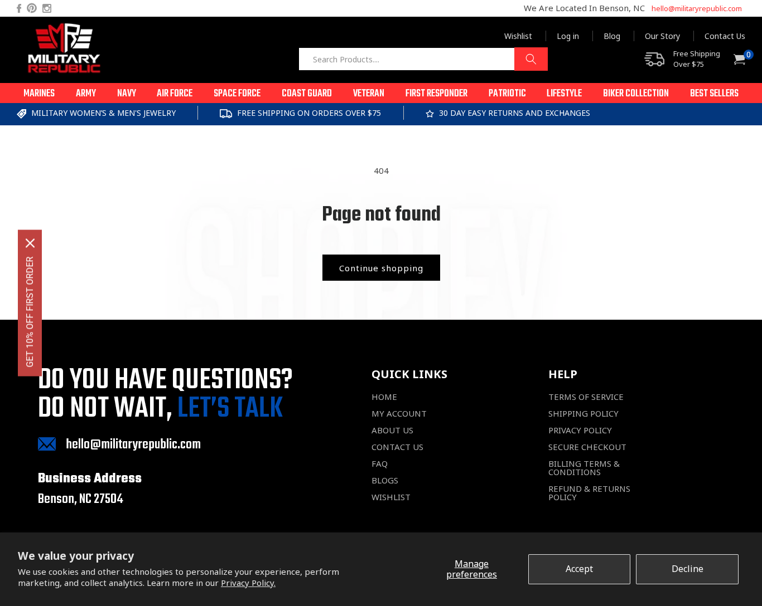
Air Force (174, 94)
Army (86, 94)
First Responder (436, 94)
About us (392, 430)
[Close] (30, 243)
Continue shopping (381, 267)
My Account (399, 413)
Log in (568, 36)
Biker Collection (636, 94)
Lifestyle (564, 94)
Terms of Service (586, 397)
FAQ (380, 464)
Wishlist (518, 36)
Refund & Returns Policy (589, 493)
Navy (126, 94)
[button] (39, 93)
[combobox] (423, 59)
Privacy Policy (580, 430)
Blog (612, 36)
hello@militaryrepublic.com (697, 8)
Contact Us (725, 36)
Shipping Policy (583, 413)
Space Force (237, 94)
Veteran (368, 94)
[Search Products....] (531, 59)
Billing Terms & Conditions (584, 468)
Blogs (385, 480)
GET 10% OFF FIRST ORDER (30, 312)
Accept (579, 569)
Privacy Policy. (248, 582)
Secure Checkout (587, 447)
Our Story (662, 36)
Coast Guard (307, 94)
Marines (39, 94)
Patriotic (507, 94)
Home (384, 397)
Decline (687, 569)
